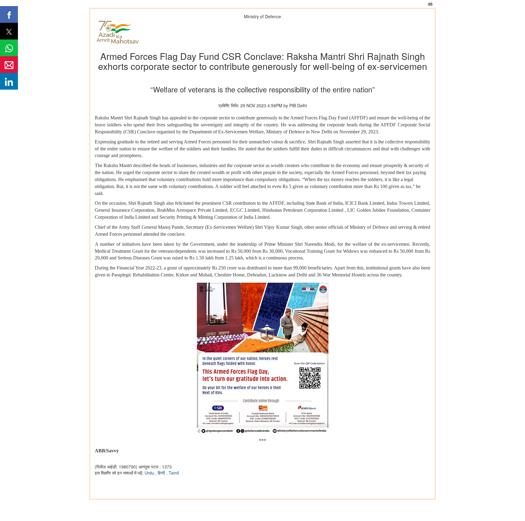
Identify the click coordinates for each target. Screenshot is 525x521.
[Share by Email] (9, 64)
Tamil (174, 473)
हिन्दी (162, 473)
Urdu (150, 473)
